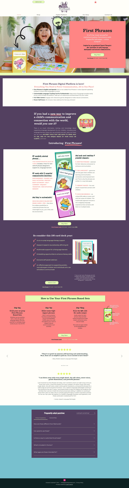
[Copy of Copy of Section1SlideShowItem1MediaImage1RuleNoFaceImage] (64, 365)
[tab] (41, 418)
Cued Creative (69, 484)
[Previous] (7, 356)
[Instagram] (64, 480)
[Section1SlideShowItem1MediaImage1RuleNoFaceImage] (61, 365)
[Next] (121, 356)
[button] (95, 2)
